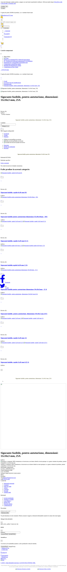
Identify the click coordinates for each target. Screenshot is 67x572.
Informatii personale (9, 483)
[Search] (2, 24)
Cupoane (6, 489)
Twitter (6, 135)
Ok (6, 6)
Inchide (3, 6)
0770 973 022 (6, 479)
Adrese (6, 488)
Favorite (6, 491)
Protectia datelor (8, 504)
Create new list (9, 524)
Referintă (3, 157)
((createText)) (12, 534)
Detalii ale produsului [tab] (9, 146)
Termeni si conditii (8, 499)
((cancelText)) (4, 534)
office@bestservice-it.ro (10, 477)
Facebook (6, 133)
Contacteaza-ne (8, 505)
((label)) (3, 532)
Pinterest (6, 136)
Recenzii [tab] (6, 148)
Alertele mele (7, 492)
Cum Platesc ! (7, 501)
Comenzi (6, 485)
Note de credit (7, 486)
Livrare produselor (8, 498)
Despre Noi (7, 502)
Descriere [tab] (6, 145)
